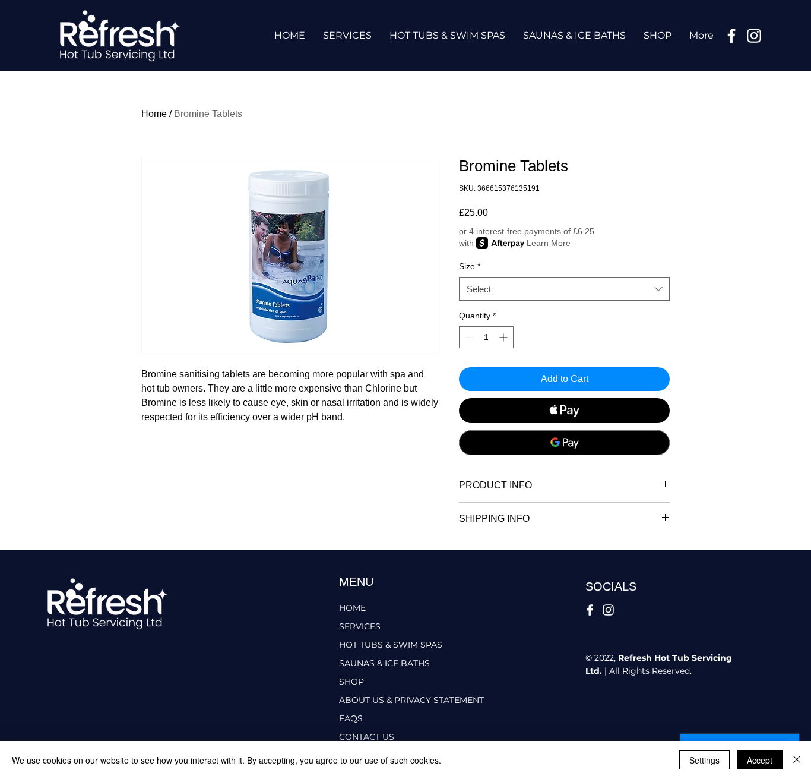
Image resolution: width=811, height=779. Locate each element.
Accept (759, 760)
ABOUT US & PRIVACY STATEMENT (394, 700)
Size (469, 266)
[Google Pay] (564, 442)
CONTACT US (366, 736)
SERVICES (360, 626)
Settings (704, 760)
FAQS (351, 718)
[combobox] (564, 289)
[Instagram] (754, 35)
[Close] (797, 759)
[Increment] (504, 337)
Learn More (549, 243)
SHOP (351, 681)
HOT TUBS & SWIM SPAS (390, 644)
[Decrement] (468, 337)
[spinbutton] (486, 337)
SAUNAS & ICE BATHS (384, 663)
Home (154, 114)
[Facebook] (731, 35)
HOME (352, 608)
